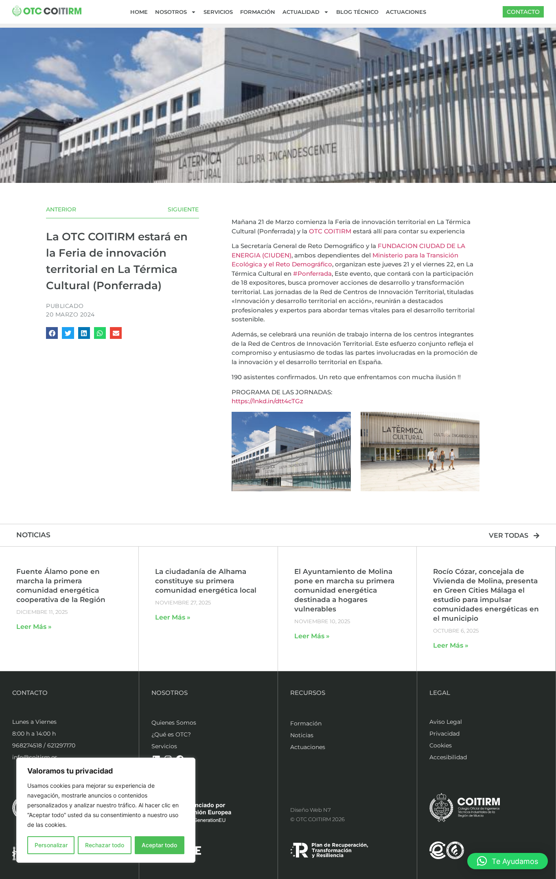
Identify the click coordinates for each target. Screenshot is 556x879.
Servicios (218, 12)
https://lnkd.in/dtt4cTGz (267, 401)
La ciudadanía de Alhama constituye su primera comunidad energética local (205, 580)
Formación (257, 12)
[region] (105, 810)
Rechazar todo (104, 845)
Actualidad (301, 12)
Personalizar (51, 845)
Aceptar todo (159, 845)
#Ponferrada (312, 273)
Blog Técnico (357, 12)
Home (139, 12)
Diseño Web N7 (310, 809)
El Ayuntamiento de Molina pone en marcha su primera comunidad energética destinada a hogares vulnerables (344, 590)
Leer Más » (34, 627)
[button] (52, 333)
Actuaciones (406, 12)
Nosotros (171, 12)
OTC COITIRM (330, 231)
